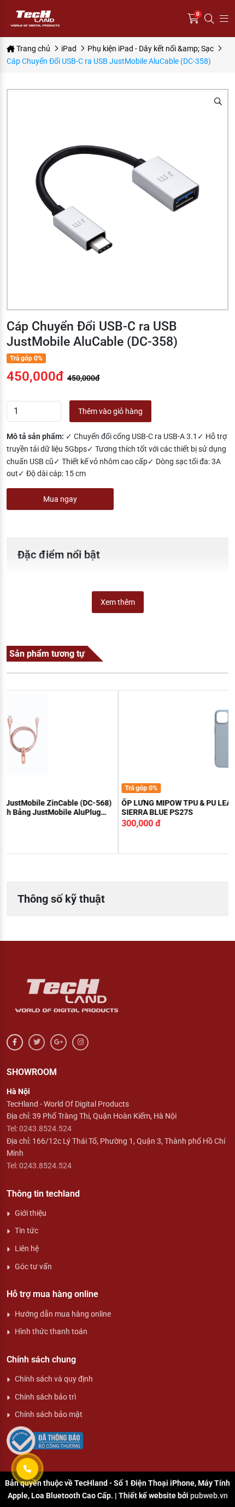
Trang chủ (32, 48)
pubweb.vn (209, 1495)
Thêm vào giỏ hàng (110, 411)
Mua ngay (60, 499)
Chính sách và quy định (54, 1378)
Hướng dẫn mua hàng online (63, 1314)
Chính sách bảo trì (45, 1396)
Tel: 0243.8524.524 (39, 1128)
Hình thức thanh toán (51, 1331)
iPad (69, 48)
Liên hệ (27, 1248)
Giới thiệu (30, 1213)
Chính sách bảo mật (49, 1414)
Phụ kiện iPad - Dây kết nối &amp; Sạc (150, 48)
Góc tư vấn (33, 1266)
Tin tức (26, 1230)
